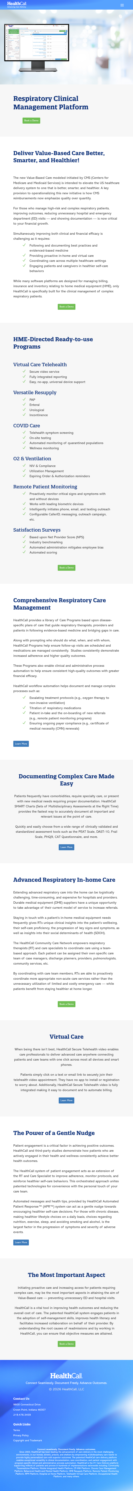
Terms (16, 1430)
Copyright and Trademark (27, 1440)
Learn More (21, 743)
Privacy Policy (21, 1435)
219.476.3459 (22, 1414)
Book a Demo (31, 120)
